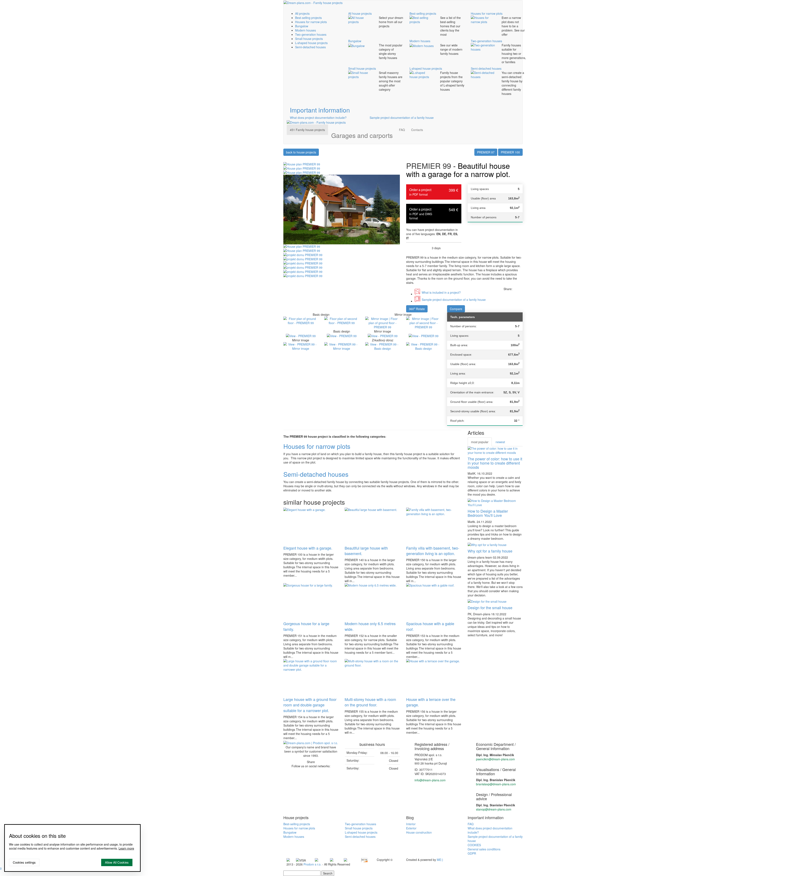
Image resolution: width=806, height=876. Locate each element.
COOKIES (474, 845)
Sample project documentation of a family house (402, 117)
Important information (320, 109)
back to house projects (301, 152)
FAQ (402, 130)
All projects (302, 13)
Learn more (126, 848)
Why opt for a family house (490, 551)
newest (500, 442)
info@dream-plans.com (430, 780)
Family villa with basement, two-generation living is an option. (432, 550)
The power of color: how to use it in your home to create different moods (495, 463)
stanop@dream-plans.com (493, 809)
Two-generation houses (310, 34)
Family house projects (307, 130)
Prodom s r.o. (312, 864)
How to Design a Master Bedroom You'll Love (488, 513)
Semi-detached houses (310, 47)
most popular (479, 442)
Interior (411, 824)
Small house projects (309, 39)
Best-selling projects (308, 18)
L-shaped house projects (311, 43)
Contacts (417, 130)
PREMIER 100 (510, 152)
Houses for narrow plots (311, 22)
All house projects (360, 13)
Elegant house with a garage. (307, 548)
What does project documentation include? (318, 117)
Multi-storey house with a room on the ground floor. (370, 702)
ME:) (440, 860)
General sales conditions (484, 849)
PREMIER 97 (486, 152)
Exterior (411, 828)
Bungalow (301, 26)
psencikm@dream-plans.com (495, 759)
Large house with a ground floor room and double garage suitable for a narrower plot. (309, 705)
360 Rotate (417, 308)
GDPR (472, 853)
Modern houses (305, 30)
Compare (456, 309)
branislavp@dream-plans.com (496, 784)
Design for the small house (490, 607)
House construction (419, 832)
